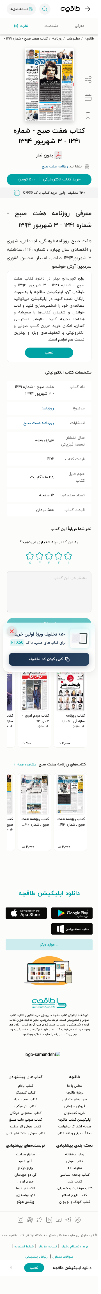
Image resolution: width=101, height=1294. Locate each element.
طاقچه (89, 38)
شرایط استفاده (24, 1246)
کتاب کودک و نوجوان (74, 1202)
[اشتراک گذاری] (88, 79)
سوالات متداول (62, 1256)
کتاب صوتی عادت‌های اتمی (25, 1133)
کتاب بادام (25, 1086)
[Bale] (77, 1220)
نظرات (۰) (21, 26)
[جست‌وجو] (44, 9)
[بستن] (12, 631)
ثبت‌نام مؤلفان (47, 1246)
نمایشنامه (74, 1168)
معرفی (79, 26)
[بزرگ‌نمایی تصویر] (29, 116)
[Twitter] (39, 1220)
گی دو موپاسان (25, 1175)
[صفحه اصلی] (70, 9)
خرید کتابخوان (74, 1113)
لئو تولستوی (25, 1195)
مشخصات (51, 26)
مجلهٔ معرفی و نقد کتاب (74, 1133)
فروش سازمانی (74, 1106)
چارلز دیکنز (25, 1168)
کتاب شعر (74, 1181)
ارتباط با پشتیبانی (37, 1256)
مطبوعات (73, 38)
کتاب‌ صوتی (74, 1161)
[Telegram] (68, 1220)
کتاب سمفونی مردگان (25, 1113)
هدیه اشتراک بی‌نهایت (74, 1126)
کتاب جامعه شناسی (74, 1175)
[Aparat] (30, 1220)
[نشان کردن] (88, 115)
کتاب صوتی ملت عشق (25, 1120)
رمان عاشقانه (74, 1154)
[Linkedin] (49, 1220)
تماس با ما (74, 1086)
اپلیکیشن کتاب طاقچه (74, 1120)
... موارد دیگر (49, 944)
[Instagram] (20, 1220)
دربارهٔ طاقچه (75, 1092)
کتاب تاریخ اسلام (74, 1195)
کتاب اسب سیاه (25, 1099)
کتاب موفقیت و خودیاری (74, 1188)
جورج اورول (25, 1181)
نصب (49, 352)
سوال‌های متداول (74, 1099)
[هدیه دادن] (88, 97)
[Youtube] (58, 1220)
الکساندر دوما (25, 1188)
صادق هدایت (25, 1154)
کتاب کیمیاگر (25, 1092)
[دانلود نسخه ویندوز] (72, 929)
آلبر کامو (25, 1161)
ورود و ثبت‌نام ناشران (74, 1246)
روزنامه (57, 38)
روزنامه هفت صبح (38, 423)
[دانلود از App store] (26, 913)
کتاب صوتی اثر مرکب (25, 1126)
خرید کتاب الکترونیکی (49, 179)
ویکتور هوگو (26, 1202)
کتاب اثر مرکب (25, 1106)
